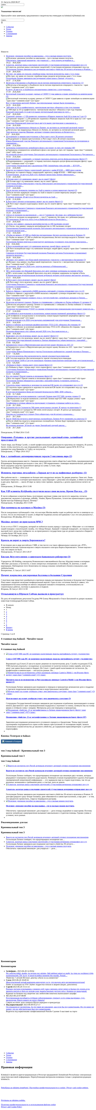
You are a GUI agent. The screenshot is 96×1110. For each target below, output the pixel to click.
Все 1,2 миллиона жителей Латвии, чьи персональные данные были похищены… (41, 103)
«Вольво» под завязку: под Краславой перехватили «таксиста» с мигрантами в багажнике (46, 260)
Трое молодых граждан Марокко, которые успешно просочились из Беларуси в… (41, 132)
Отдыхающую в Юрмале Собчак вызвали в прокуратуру (32, 594)
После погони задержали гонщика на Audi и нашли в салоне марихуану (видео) (41, 190)
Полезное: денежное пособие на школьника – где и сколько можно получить (38, 56)
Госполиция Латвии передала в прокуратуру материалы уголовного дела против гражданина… (47, 242)
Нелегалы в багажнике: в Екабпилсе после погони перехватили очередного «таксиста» (45, 83)
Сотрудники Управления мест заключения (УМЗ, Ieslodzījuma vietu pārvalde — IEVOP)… (44, 166)
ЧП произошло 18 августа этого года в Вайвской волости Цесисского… (37, 219)
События (10, 27)
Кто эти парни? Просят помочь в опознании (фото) (29, 376)
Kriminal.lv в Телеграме (13, 741)
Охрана (9, 31)
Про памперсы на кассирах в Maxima (23, 507)
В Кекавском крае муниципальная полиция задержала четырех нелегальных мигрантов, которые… (48, 275)
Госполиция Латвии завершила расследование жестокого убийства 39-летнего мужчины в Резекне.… (49, 69)
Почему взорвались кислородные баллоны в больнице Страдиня (36, 575)
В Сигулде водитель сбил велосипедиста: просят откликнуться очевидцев (37, 356)
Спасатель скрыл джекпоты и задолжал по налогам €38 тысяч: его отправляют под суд (44, 385)
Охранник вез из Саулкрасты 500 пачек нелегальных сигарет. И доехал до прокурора (43, 407)
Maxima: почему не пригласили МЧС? (22, 521)
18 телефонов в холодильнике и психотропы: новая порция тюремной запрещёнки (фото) (45, 313)
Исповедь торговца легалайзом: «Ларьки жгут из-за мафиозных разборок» (44, 472)
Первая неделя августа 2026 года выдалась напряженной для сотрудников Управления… (44, 320)
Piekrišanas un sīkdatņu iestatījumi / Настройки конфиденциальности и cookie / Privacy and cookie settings (45, 1088)
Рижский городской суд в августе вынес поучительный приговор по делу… (38, 112)
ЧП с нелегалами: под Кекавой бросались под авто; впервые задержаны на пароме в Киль (44, 271)
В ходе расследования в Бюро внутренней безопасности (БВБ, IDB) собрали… (39, 392)
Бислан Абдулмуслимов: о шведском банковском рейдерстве (35, 556)
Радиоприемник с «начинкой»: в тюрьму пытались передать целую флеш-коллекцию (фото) (46, 159)
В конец (9, 630)
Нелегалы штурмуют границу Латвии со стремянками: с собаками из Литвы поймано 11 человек (49, 302)
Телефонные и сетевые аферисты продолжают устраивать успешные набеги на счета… (43, 403)
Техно (8, 29)
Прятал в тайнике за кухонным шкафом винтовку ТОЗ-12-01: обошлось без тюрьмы (43, 325)
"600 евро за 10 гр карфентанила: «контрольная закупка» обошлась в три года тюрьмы (43, 107)
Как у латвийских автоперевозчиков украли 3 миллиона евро (36, 456)
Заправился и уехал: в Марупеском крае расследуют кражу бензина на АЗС (39, 345)
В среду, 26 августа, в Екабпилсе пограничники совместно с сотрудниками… (39, 89)
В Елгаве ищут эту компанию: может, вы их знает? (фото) (30, 179)
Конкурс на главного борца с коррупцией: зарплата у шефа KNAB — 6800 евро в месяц (43, 170)
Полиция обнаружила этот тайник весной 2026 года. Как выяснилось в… (37, 331)
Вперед (9, 627)
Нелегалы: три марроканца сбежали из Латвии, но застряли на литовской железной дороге (45, 128)
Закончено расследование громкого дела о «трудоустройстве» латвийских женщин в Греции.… (47, 298)
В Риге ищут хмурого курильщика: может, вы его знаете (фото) (34, 201)
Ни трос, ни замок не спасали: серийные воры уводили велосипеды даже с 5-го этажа (42, 74)
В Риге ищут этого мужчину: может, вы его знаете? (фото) (31, 280)
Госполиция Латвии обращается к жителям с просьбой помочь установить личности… (43, 381)
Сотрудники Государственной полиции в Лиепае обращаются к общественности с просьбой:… (46, 340)
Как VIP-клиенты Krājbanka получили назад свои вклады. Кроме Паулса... (44, 491)
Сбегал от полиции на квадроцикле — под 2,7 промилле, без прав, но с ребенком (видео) (44, 215)
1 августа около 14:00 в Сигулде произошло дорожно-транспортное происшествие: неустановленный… (50, 360)
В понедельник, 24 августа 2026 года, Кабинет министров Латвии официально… (41, 175)
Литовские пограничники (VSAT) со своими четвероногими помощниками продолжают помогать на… (50, 309)
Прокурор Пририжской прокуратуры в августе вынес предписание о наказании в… (42, 123)
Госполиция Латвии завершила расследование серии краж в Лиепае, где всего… (40, 78)
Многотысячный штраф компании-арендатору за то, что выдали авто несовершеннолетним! (45, 982)
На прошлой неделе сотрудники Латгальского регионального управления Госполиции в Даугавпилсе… (50, 154)
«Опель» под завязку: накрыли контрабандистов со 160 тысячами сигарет (37, 224)
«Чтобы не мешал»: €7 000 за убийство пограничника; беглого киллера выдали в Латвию (45, 235)
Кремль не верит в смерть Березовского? (23, 540)
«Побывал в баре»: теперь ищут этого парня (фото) (29, 365)
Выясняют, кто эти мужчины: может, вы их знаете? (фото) (32, 336)
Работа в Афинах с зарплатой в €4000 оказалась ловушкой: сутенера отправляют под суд (45, 291)
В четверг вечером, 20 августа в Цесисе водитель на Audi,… (32, 197)
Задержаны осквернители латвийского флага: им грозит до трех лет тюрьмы (40, 148)
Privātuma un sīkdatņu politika (13, 1100)
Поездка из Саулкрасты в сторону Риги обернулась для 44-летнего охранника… (40, 414)
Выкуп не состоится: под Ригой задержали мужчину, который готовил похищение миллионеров (47, 837)
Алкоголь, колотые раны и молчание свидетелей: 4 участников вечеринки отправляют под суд (46, 65)
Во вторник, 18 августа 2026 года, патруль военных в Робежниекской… (37, 266)
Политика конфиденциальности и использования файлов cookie (28, 1105)
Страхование (11, 33)
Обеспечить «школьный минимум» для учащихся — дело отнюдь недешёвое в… (40, 60)
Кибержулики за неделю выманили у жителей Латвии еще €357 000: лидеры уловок (43, 396)
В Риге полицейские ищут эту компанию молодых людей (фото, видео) (38, 246)
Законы (9, 36)
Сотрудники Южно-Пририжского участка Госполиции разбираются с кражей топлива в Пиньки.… (48, 351)
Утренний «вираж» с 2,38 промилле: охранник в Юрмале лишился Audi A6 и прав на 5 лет (46, 116)
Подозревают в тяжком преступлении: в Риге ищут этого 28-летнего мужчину (39, 136)
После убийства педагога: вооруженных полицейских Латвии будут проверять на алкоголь (46, 419)
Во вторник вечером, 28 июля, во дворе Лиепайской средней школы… (36, 425)
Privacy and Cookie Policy (11, 1107)
